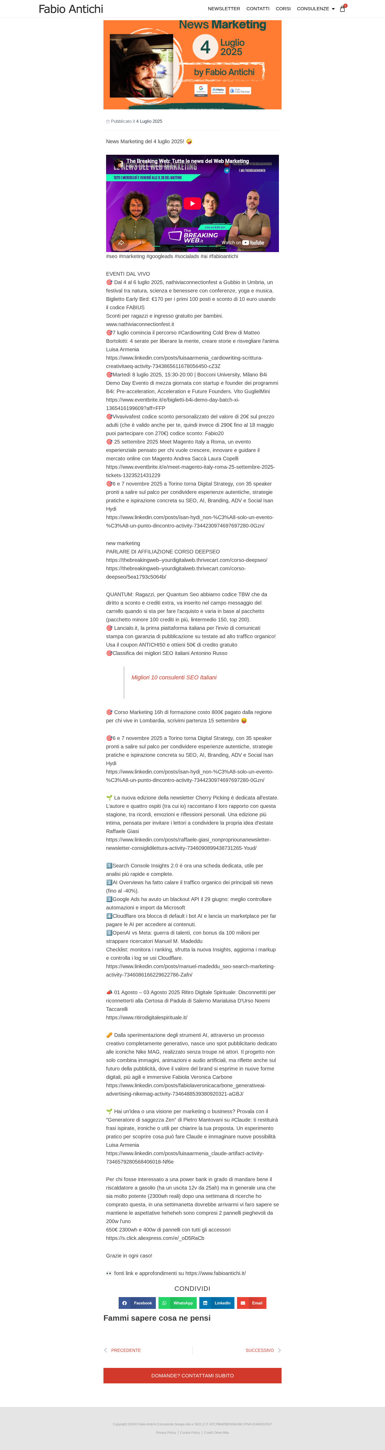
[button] (137, 1303)
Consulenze (313, 8)
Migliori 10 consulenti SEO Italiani (174, 677)
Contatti (258, 8)
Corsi (283, 8)
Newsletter (224, 8)
